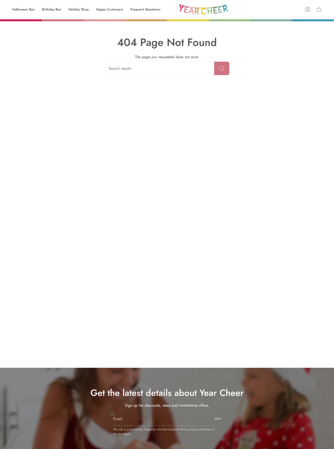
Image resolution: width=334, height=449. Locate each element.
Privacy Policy (188, 429)
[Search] (221, 68)
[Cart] (318, 9)
